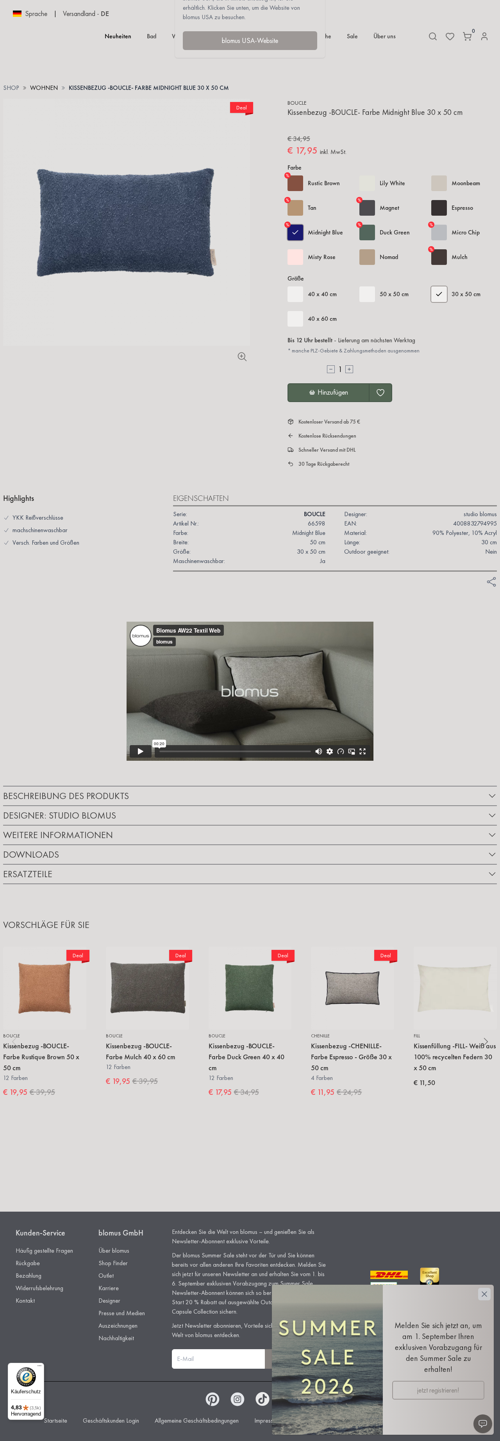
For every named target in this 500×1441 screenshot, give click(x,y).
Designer (109, 1300)
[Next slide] (486, 1041)
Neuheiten (118, 36)
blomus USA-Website (250, 40)
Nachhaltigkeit (116, 1338)
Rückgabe (28, 1263)
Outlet (106, 1275)
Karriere (108, 1288)
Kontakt (25, 1300)
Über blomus (113, 1250)
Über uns (384, 36)
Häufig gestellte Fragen (44, 1250)
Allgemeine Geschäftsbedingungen (197, 1420)
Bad (151, 36)
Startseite (55, 1420)
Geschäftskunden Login (111, 1420)
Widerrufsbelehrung (39, 1288)
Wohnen (44, 88)
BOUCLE (297, 102)
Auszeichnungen (118, 1325)
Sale (352, 36)
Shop (11, 88)
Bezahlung (28, 1275)
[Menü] (39, 1367)
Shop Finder (113, 1263)
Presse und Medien (121, 1313)
